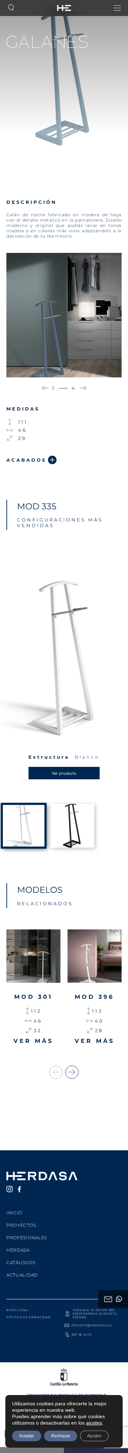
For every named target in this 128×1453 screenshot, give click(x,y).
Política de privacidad (28, 1317)
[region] (64, 832)
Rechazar (60, 1435)
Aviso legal (17, 1310)
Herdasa (18, 1250)
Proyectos (21, 1225)
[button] (45, 388)
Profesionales (26, 1237)
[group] (33, 988)
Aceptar (26, 1435)
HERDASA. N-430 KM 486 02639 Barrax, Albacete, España (95, 1313)
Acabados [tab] (26, 460)
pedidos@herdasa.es (91, 1325)
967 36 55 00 (81, 1334)
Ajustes (94, 1435)
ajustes (94, 1423)
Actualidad (22, 1275)
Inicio (14, 1212)
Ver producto (64, 773)
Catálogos (20, 1262)
